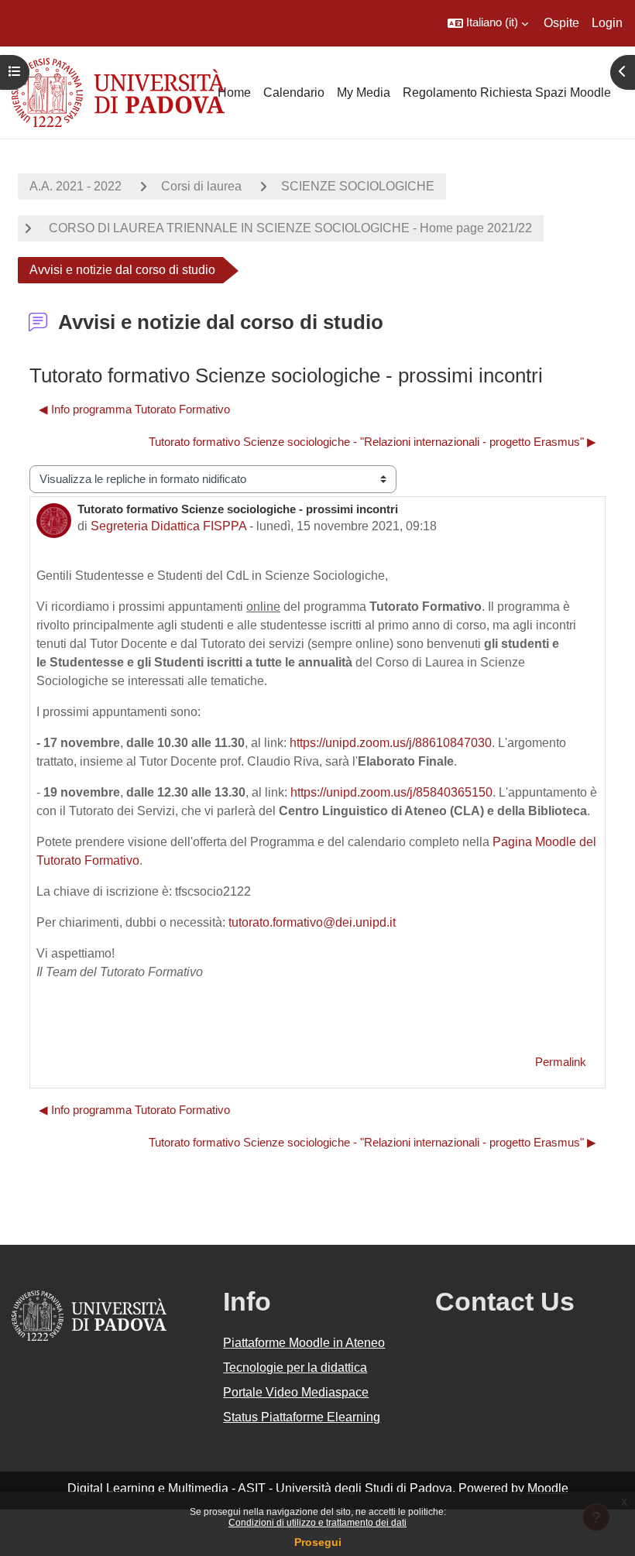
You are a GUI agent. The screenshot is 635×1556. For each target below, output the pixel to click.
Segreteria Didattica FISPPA (168, 526)
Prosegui (318, 1542)
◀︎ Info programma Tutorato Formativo (134, 409)
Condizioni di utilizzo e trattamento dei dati (317, 1522)
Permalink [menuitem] (560, 1062)
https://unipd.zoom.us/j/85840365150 (391, 792)
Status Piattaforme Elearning (301, 1417)
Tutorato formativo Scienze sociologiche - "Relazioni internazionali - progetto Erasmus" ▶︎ (372, 442)
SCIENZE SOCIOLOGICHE (357, 186)
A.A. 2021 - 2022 (75, 186)
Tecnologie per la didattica (295, 1367)
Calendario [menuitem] (293, 92)
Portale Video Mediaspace (296, 1392)
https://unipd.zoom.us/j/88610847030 (391, 742)
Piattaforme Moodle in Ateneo (304, 1342)
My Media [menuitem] (363, 92)
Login (607, 22)
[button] (487, 23)
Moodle (547, 1488)
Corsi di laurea (201, 186)
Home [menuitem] (234, 92)
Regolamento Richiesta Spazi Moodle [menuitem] (507, 92)
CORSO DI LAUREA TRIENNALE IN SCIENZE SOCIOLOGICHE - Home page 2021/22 (289, 228)
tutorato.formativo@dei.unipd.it (312, 922)
